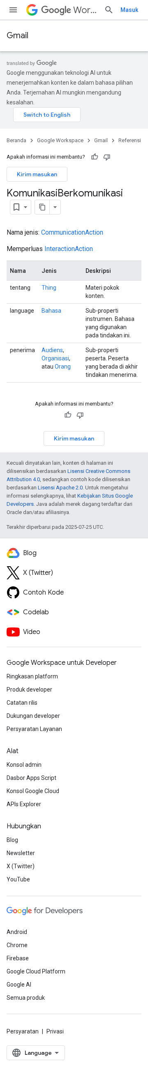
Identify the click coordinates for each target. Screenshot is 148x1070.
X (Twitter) (21, 866)
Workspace (85, 10)
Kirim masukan (37, 174)
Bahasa (51, 310)
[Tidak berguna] (107, 157)
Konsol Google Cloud (33, 791)
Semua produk (26, 997)
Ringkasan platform (32, 676)
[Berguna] (94, 157)
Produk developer (29, 689)
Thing (49, 287)
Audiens (52, 350)
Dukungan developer (33, 716)
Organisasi (55, 358)
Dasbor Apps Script (31, 778)
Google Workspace (60, 140)
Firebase (18, 958)
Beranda (16, 140)
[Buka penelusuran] (109, 10)
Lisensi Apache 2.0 (60, 487)
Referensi (129, 140)
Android (17, 932)
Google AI (19, 984)
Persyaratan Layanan (34, 729)
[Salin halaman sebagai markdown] (42, 207)
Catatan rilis (22, 702)
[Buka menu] (13, 10)
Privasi (55, 1031)
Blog (12, 840)
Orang (63, 366)
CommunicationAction (72, 232)
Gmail (17, 35)
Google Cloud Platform (36, 971)
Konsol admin (24, 764)
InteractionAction (68, 249)
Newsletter (21, 853)
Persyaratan (23, 1031)
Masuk (129, 10)
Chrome (17, 945)
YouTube (18, 879)
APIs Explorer (24, 804)
